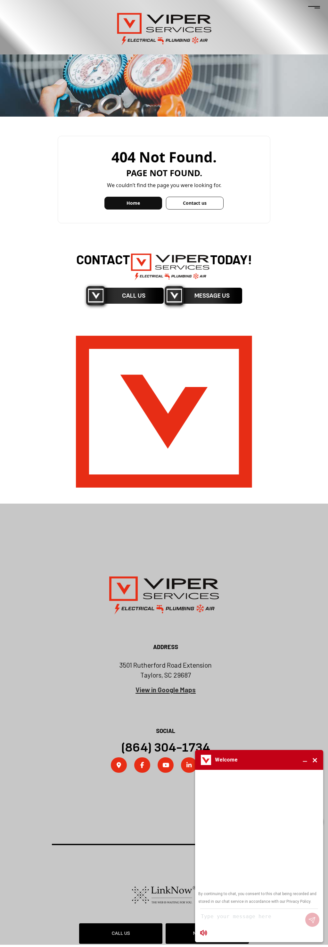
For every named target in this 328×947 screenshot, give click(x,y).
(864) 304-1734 (165, 747)
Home (133, 203)
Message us (212, 296)
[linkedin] (189, 766)
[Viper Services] (164, 29)
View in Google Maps (165, 690)
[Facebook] (142, 766)
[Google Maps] (119, 766)
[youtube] (166, 766)
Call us (121, 933)
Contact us (195, 203)
